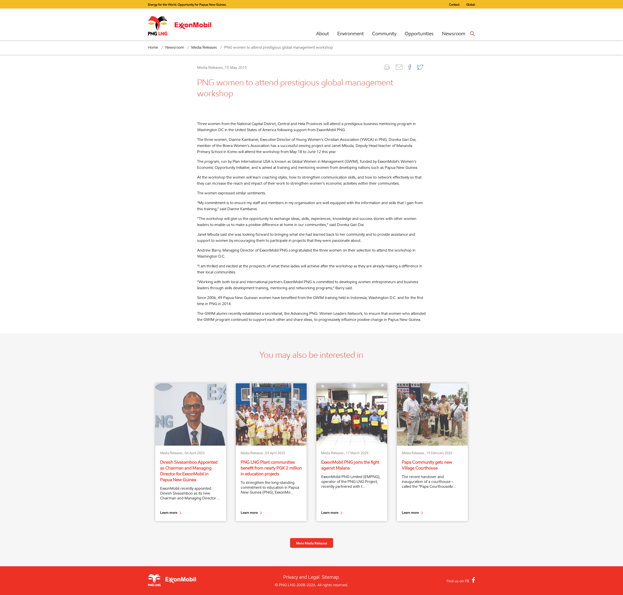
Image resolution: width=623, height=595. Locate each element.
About (322, 33)
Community (384, 33)
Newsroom (453, 33)
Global (470, 4)
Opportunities (419, 33)
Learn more (168, 512)
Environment (350, 33)
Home (153, 47)
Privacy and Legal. (302, 577)
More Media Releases (311, 543)
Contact (454, 4)
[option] (190, 452)
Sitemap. (331, 577)
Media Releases (204, 47)
